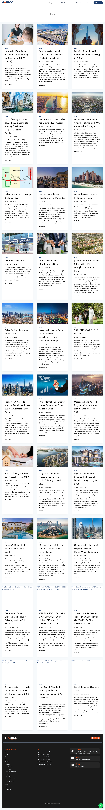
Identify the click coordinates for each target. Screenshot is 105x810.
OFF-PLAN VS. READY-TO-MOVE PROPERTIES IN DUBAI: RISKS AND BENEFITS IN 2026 (52, 618)
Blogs (6, 48)
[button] (100, 805)
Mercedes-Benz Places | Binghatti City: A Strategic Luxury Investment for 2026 (86, 407)
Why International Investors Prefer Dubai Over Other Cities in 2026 (52, 405)
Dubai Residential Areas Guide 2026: (16, 331)
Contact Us (83, 3)
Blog (50, 3)
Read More (8, 84)
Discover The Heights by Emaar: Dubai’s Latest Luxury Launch (51, 548)
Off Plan (7, 762)
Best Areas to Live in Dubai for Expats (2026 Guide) (52, 121)
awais (7, 65)
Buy (59, 3)
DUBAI (8, 764)
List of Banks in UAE (14, 260)
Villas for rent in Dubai (43, 754)
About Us (75, 3)
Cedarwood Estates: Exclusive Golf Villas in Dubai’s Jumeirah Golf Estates (15, 618)
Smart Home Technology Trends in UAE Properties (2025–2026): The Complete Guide (86, 618)
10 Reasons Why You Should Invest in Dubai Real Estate (52, 198)
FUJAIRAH (8, 776)
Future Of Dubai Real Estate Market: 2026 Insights (15, 548)
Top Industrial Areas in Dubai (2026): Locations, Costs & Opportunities (51, 54)
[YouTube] (95, 738)
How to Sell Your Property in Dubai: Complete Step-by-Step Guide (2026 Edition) (17, 56)
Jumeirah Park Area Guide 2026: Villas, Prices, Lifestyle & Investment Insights (86, 266)
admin (76, 694)
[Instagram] (98, 738)
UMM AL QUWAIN (11, 779)
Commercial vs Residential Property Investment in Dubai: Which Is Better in (87, 548)
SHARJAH (8, 769)
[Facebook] (92, 738)
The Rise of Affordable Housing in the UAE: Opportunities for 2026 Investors (50, 692)
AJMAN (8, 774)
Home (46, 3)
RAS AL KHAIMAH (11, 771)
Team (70, 3)
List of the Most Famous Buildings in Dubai (85, 196)
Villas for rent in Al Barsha (44, 759)
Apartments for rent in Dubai (45, 752)
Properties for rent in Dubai (45, 764)
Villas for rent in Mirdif (43, 757)
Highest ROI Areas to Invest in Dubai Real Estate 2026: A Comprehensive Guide (17, 407)
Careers (89, 3)
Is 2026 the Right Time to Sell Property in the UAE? (17, 475)
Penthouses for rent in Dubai (45, 762)
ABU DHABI (9, 767)
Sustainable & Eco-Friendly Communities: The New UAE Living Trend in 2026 (17, 690)
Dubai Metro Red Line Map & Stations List (18, 196)
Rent (54, 3)
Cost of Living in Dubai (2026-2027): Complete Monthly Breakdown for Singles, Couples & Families (16, 126)
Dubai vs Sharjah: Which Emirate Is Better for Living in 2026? (87, 54)
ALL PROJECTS (10, 781)
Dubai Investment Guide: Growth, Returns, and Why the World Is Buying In (87, 123)
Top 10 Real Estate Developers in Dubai (49, 262)
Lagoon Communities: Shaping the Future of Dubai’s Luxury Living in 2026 (50, 478)
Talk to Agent (98, 3)
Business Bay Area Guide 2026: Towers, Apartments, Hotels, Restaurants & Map (51, 335)
